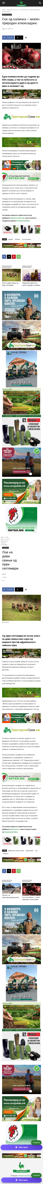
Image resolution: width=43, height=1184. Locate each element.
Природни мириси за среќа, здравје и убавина (31, 284)
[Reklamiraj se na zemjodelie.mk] (21, 165)
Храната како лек (12, 10)
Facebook (20, 221)
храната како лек (17, 218)
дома (3, 10)
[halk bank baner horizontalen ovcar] (21, 94)
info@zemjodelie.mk (25, 1175)
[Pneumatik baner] (21, 116)
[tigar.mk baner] (21, 229)
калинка (17, 239)
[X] (9, 257)
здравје (10, 239)
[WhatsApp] (18, 257)
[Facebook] (4, 257)
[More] (26, 37)
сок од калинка (26, 239)
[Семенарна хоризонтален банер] (21, 142)
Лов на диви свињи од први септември (10, 284)
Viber (27, 221)
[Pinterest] (14, 257)
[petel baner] (21, 177)
